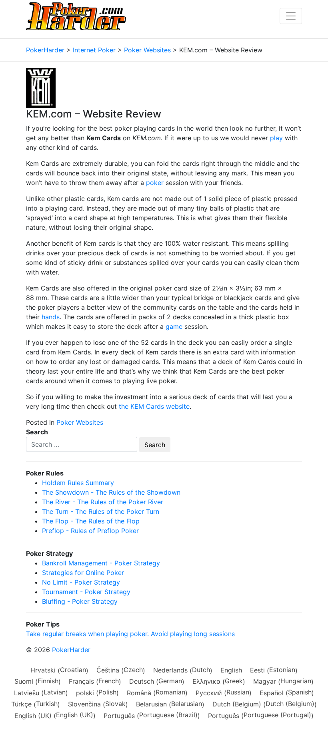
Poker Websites (79, 422)
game (174, 326)
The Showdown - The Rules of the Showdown (111, 492)
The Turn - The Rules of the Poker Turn (100, 511)
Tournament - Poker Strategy (86, 592)
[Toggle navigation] (291, 16)
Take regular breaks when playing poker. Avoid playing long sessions (130, 634)
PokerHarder (71, 650)
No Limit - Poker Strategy (81, 582)
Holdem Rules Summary (78, 483)
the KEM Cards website (154, 406)
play (276, 138)
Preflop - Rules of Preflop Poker (90, 531)
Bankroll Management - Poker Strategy (101, 563)
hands (51, 317)
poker (155, 183)
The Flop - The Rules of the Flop (91, 521)
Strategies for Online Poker (83, 573)
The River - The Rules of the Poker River (102, 502)
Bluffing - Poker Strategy (80, 601)
